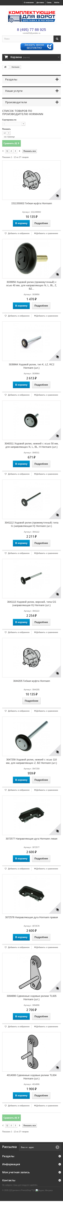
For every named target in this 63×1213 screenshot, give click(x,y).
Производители (16, 102)
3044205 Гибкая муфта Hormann (31, 681)
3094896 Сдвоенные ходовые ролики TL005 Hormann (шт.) (31, 998)
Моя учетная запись (16, 1172)
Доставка (40, 2)
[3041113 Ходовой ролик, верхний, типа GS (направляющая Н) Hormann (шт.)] (31, 578)
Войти (56, 2)
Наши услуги (14, 91)
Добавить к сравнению (47, 233)
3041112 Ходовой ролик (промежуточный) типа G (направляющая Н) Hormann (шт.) (31, 524)
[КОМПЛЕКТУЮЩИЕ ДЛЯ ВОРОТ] (31, 16)
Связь (49, 2)
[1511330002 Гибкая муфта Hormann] (31, 180)
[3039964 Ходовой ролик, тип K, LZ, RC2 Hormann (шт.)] (31, 341)
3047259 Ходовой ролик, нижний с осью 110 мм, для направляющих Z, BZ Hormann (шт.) (31, 761)
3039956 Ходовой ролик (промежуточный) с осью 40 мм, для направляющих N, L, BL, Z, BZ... (31, 285)
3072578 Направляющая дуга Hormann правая (31, 917)
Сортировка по (9, 120)
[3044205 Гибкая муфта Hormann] (31, 657)
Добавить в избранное (18, 233)
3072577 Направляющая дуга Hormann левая (31, 838)
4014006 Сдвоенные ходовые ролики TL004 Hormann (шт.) (31, 1077)
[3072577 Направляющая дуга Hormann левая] (31, 815)
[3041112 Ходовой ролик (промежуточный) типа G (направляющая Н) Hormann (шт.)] (31, 499)
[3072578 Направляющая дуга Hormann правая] (31, 894)
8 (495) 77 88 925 (31, 29)
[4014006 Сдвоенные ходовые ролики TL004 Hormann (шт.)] (31, 1052)
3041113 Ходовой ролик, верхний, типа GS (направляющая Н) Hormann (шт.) (31, 604)
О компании (29, 2)
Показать (6, 129)
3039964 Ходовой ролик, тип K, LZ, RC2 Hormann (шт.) (31, 366)
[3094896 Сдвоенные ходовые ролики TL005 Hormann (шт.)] (31, 972)
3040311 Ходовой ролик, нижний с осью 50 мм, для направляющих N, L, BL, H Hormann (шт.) (32, 445)
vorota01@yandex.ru (31, 33)
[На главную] (5, 67)
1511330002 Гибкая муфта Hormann (31, 203)
